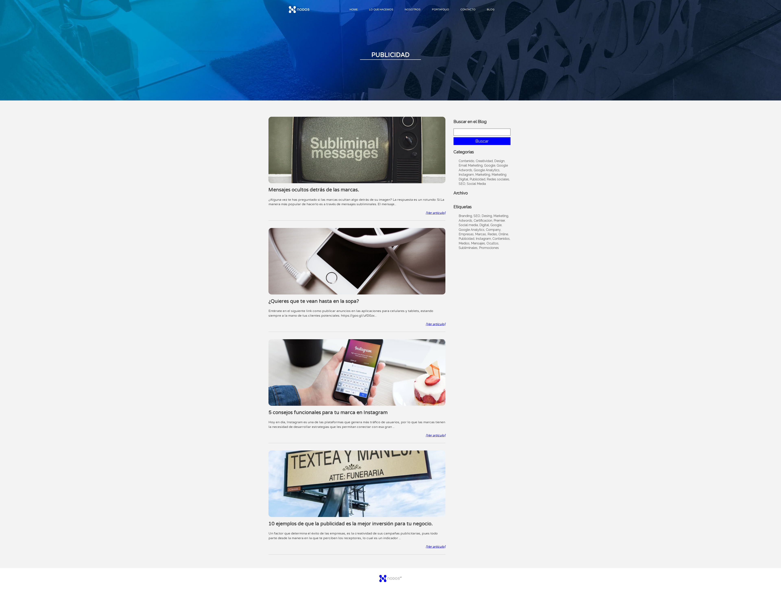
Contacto (468, 9)
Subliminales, (468, 248)
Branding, (466, 216)
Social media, (469, 225)
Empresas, (466, 234)
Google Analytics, (487, 170)
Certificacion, (483, 220)
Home (354, 9)
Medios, (464, 243)
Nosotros (413, 9)
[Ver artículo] (435, 213)
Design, (499, 161)
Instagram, (466, 175)
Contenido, (467, 161)
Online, (503, 234)
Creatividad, (484, 161)
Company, (493, 230)
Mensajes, (478, 243)
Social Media (476, 184)
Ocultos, (492, 243)
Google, (490, 165)
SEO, (462, 184)
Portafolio (440, 9)
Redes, (493, 234)
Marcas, (481, 234)
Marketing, (483, 175)
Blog (490, 9)
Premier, (499, 220)
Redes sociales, (498, 179)
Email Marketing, (471, 165)
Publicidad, (478, 179)
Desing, (487, 216)
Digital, (484, 225)
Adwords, (466, 220)
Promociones (489, 248)
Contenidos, (501, 239)
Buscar (482, 141)
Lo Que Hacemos (381, 9)
